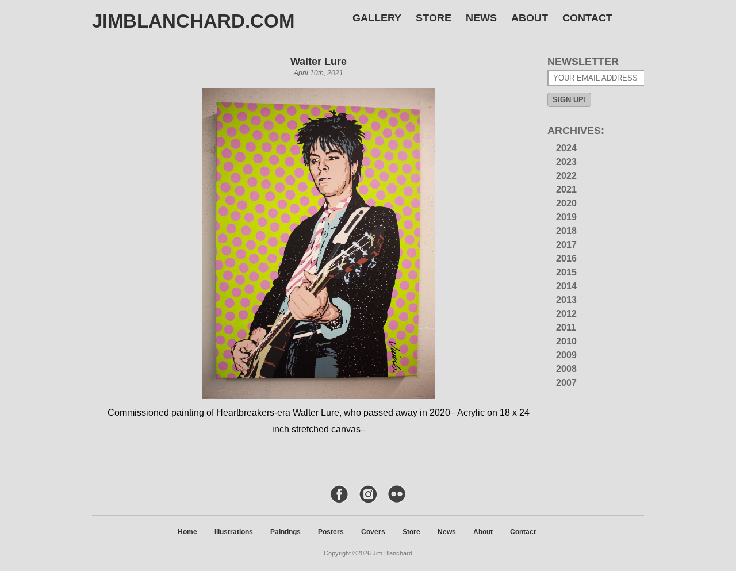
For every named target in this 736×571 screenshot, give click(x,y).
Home (187, 532)
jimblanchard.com (193, 21)
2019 (566, 217)
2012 (566, 314)
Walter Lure (318, 61)
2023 (566, 162)
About (529, 18)
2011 (566, 327)
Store (433, 18)
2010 (566, 341)
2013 (566, 300)
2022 (566, 176)
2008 (566, 369)
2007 (566, 383)
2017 (566, 245)
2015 (566, 272)
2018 (566, 231)
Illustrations (233, 532)
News (481, 18)
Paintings (285, 532)
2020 (566, 203)
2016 (566, 258)
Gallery (376, 18)
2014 (566, 286)
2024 (566, 148)
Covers (373, 532)
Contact (587, 18)
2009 (566, 355)
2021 (566, 189)
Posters (331, 532)
